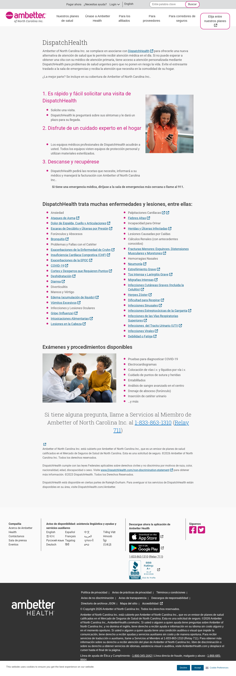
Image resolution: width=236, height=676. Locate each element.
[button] (217, 667)
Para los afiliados (125, 18)
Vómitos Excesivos (66, 302)
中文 (87, 532)
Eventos (13, 544)
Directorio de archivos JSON (98, 603)
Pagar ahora (73, 4)
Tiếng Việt (109, 532)
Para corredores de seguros (182, 18)
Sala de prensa (18, 540)
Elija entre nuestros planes (217, 21)
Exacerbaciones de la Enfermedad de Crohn (83, 250)
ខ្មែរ (105, 540)
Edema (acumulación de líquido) (75, 297)
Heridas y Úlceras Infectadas (150, 228)
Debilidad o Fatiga (142, 336)
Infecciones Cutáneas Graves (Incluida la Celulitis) (156, 287)
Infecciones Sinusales (145, 305)
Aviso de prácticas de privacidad (132, 592)
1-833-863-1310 (153, 422)
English (50, 532)
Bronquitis (60, 239)
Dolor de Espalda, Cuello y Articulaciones (81, 223)
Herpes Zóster (140, 295)
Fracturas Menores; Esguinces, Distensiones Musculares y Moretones (158, 251)
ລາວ (86, 544)
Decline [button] (183, 668)
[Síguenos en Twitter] (201, 530)
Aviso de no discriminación (97, 598)
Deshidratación (63, 276)
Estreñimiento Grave (144, 269)
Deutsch (51, 544)
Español (70, 532)
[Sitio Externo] (144, 569)
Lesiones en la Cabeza (69, 324)
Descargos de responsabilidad (169, 598)
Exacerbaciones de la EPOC (72, 260)
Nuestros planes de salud (67, 18)
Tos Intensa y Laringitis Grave (150, 274)
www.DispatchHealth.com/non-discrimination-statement (137, 470)
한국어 (50, 536)
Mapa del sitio (128, 603)
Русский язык (55, 540)
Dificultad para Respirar (146, 300)
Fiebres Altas (139, 218)
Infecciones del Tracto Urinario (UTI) (155, 325)
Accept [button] (197, 668)
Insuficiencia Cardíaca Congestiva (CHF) (81, 255)
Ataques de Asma (65, 218)
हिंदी (67, 544)
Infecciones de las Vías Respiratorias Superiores (153, 318)
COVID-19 (60, 265)
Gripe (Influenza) (64, 313)
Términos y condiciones (170, 592)
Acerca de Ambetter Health (20, 530)
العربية (88, 536)
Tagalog (70, 540)
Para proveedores (152, 18)
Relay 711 (156, 556)
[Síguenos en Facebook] (192, 530)
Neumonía (137, 264)
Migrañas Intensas (143, 280)
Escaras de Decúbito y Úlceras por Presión (82, 228)
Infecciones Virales (143, 331)
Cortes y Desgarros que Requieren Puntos (82, 271)
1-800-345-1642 (142, 655)
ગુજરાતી (89, 540)
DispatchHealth (141, 51)
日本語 (107, 544)
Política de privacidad (94, 592)
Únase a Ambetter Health (97, 18)
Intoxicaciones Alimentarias (72, 318)
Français (70, 536)
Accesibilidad (150, 603)
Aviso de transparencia (133, 598)
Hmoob (107, 536)
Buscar (192, 4)
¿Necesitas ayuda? (95, 4)
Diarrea (58, 281)
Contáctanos (16, 536)
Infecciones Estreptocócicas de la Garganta (160, 310)
